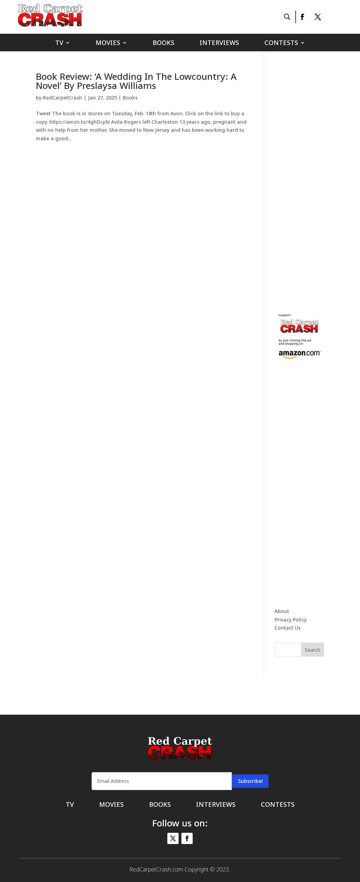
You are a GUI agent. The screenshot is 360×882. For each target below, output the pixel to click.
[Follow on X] (317, 17)
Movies (108, 43)
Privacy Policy (291, 619)
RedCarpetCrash (62, 97)
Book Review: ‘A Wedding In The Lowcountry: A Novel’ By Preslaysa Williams (136, 81)
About (282, 611)
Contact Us (288, 627)
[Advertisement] (317, 177)
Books (163, 43)
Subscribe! (250, 781)
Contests (281, 43)
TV (59, 43)
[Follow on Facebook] (302, 17)
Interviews (219, 43)
